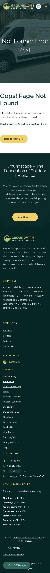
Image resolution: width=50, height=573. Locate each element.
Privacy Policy (13, 548)
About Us (7, 330)
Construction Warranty (13, 554)
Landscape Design (12, 386)
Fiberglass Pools (11, 442)
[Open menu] (45, 6)
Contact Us (8, 346)
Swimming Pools (11, 412)
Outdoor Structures (12, 402)
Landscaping (9, 376)
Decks (6, 391)
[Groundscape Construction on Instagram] (11, 362)
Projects (7, 341)
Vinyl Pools (8, 432)
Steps (6, 447)
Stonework (8, 407)
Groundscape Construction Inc (27, 537)
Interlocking (8, 427)
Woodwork (8, 381)
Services (7, 336)
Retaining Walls (10, 437)
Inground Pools (10, 422)
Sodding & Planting (12, 396)
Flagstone (8, 417)
